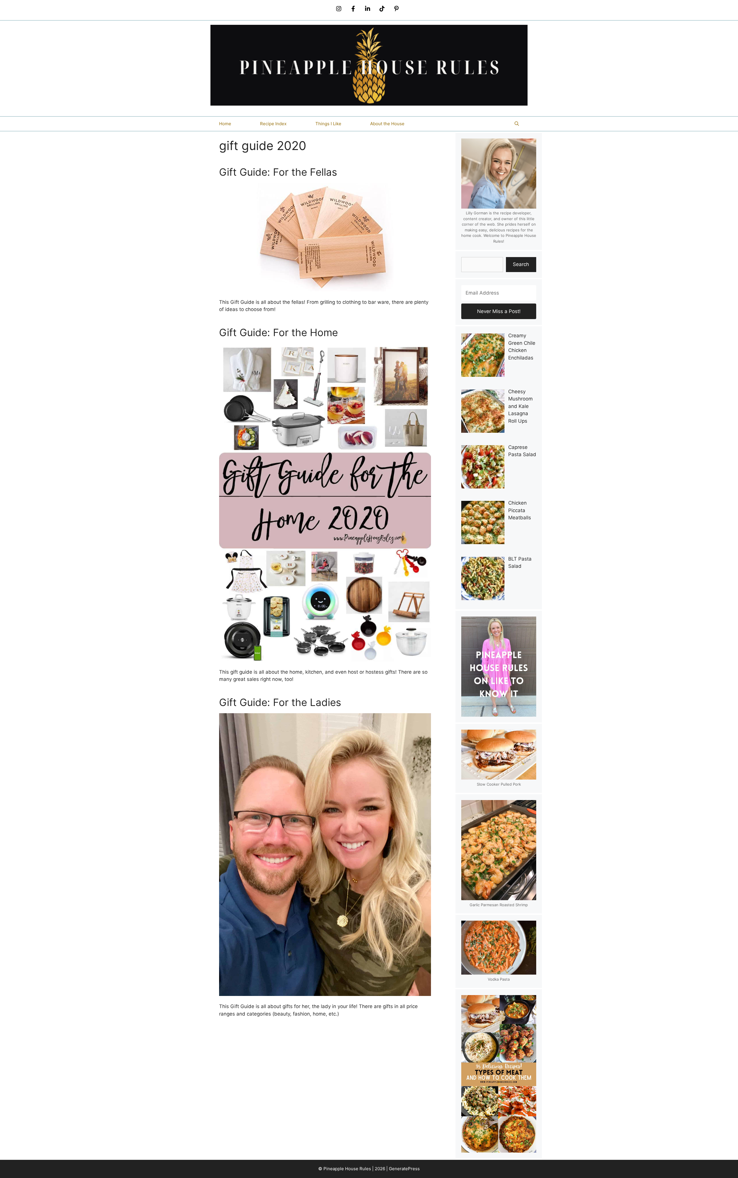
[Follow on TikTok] (382, 8)
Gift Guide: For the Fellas (278, 172)
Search (521, 264)
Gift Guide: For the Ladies (280, 702)
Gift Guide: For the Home (278, 332)
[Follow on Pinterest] (396, 8)
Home (225, 123)
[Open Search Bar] (516, 124)
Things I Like (328, 123)
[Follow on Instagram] (338, 8)
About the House (387, 123)
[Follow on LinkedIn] (367, 8)
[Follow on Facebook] (353, 8)
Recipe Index (273, 123)
